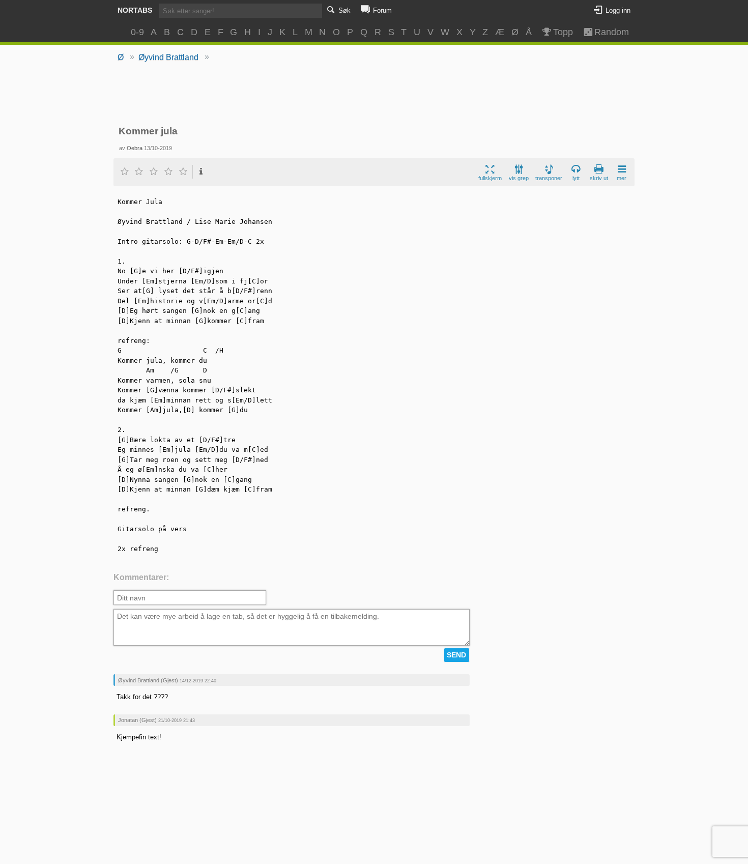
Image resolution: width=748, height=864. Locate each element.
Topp (563, 32)
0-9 (137, 32)
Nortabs (135, 10)
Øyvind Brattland (168, 57)
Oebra (134, 148)
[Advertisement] (374, 95)
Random (607, 32)
